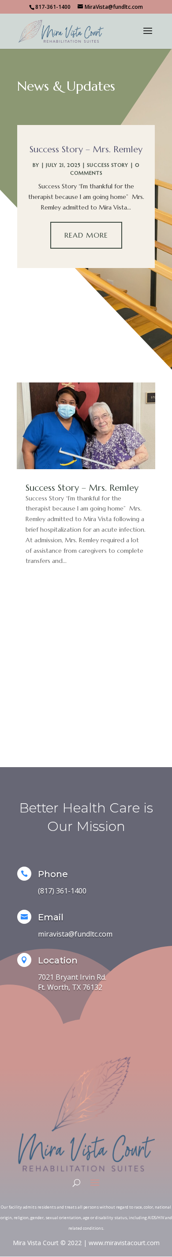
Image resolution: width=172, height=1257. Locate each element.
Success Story (107, 165)
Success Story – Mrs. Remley (86, 149)
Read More (86, 235)
